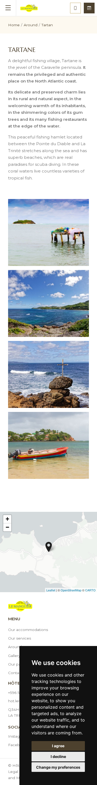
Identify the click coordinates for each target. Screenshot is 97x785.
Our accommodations (28, 630)
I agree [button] (58, 745)
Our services (19, 638)
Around (15, 647)
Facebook (17, 745)
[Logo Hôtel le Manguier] (29, 8)
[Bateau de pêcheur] (48, 445)
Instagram (17, 736)
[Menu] (8, 8)
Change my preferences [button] (58, 767)
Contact (15, 673)
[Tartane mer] (48, 303)
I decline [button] (58, 756)
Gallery (14, 655)
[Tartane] (48, 232)
